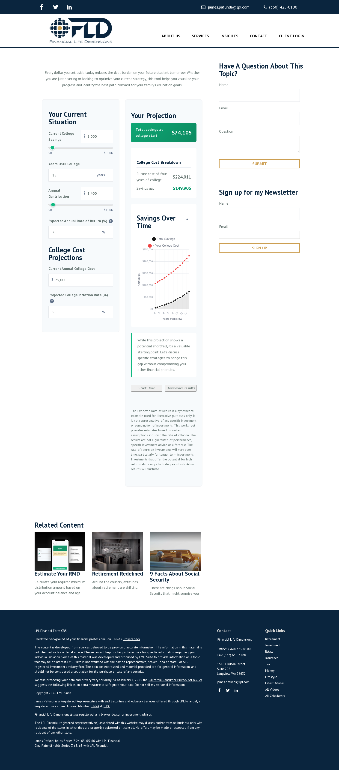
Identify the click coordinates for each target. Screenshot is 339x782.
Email (223, 108)
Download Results (181, 388)
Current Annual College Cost (71, 268)
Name (223, 84)
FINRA (95, 706)
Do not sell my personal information (160, 685)
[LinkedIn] (236, 690)
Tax (267, 664)
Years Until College (64, 163)
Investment (272, 645)
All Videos (272, 689)
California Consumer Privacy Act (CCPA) (175, 680)
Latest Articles (275, 683)
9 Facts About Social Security (174, 576)
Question (226, 131)
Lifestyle (271, 677)
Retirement (272, 639)
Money (270, 671)
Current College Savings (67, 136)
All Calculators (275, 696)
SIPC (107, 706)
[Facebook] (219, 690)
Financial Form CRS (53, 631)
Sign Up (259, 248)
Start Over (147, 388)
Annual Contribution (67, 193)
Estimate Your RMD (57, 573)
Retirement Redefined (117, 573)
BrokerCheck (131, 639)
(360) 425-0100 (283, 7)
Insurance (271, 658)
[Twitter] (228, 690)
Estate (269, 651)
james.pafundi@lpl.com (229, 7)
